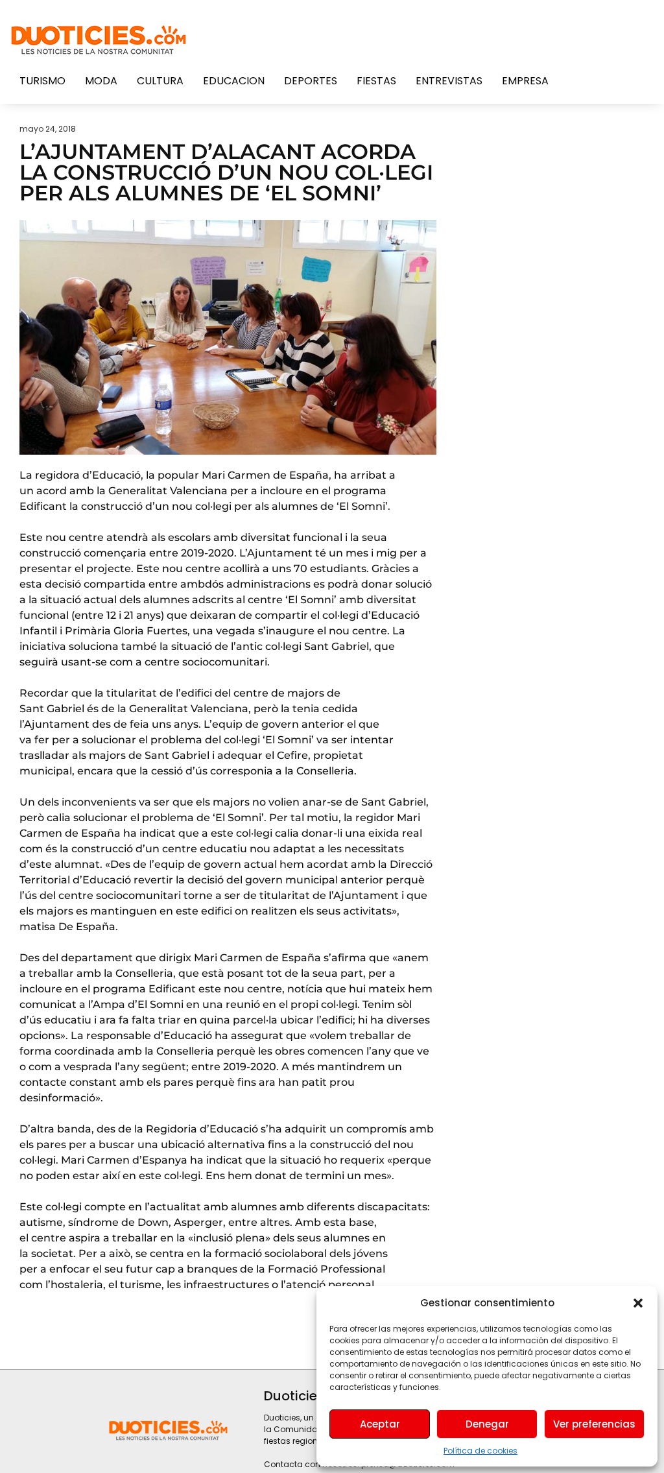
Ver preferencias (594, 1424)
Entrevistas (449, 80)
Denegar (487, 1424)
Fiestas (376, 80)
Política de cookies (480, 1450)
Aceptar (380, 1424)
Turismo (42, 80)
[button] (638, 1303)
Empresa (525, 80)
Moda (101, 80)
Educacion (234, 80)
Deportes (310, 80)
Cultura (160, 80)
